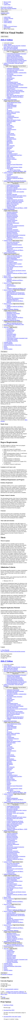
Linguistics (9, 140)
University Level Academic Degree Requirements (15, 49)
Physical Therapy (11, 265)
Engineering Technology (12, 229)
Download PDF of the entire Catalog (12, 1016)
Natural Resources (11, 88)
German (8, 132)
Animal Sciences (10, 78)
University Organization (12, 340)
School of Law (7, 283)
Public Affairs (10, 156)
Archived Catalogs (8, 349)
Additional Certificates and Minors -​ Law (16, 288)
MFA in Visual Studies (15, 170)
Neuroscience (10, 147)
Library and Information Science (14, 202)
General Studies (10, 126)
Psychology (9, 152)
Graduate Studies (11, 330)
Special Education (11, 206)
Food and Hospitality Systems (14, 83)
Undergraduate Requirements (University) (16, 53)
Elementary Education (12, 194)
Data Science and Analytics (13, 242)
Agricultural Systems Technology (14, 75)
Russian (8, 160)
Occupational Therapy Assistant (14, 263)
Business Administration (12, 176)
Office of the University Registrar (8, 8)
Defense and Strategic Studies (14, 120)
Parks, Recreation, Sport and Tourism (15, 91)
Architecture (9, 108)
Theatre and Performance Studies (14, 167)
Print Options (4, 351)
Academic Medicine (11, 291)
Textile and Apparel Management (14, 164)
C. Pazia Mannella (5, 650)
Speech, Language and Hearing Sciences (16, 270)
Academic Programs (8, 18)
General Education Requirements (14, 56)
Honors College (7, 276)
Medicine (9, 295)
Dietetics (9, 80)
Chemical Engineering (12, 217)
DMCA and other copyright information (17, 993)
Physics (8, 149)
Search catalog (4, 9)
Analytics (9, 175)
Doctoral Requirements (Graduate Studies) (17, 60)
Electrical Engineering (12, 227)
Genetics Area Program (12, 243)
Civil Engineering (11, 218)
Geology (9, 130)
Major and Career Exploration (11, 48)
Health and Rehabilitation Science (15, 259)
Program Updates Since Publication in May (14, 324)
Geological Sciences (11, 129)
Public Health (10, 267)
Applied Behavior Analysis (13, 185)
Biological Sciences (11, 113)
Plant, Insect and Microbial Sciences (15, 95)
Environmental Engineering (13, 231)
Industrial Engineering (12, 232)
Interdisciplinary (10, 137)
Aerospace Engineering (12, 212)
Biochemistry (10, 79)
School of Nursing (8, 303)
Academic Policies (8, 342)
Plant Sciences (10, 94)
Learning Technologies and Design (15, 199)
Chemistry (9, 114)
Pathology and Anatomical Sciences (15, 298)
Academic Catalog (5, 13)
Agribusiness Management (13, 68)
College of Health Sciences (10, 252)
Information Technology (12, 233)
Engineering (9, 228)
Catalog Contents (8, 21)
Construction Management (13, 223)
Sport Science (10, 272)
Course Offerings (8, 22)
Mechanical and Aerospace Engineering (16, 235)
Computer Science (11, 221)
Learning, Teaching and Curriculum (15, 201)
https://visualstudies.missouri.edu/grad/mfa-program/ (13, 651)
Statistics (9, 163)
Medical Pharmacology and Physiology (16, 294)
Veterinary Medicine (11, 314)
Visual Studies (7, 27)
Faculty (5, 346)
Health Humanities (11, 134)
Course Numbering (8, 343)
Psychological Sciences (12, 153)
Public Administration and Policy (14, 155)
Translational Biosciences (13, 299)
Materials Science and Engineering (15, 247)
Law (8, 287)
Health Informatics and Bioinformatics (16, 292)
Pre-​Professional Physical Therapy (15, 266)
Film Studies (9, 125)
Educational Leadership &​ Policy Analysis (17, 189)
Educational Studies (11, 190)
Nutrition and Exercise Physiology (15, 90)
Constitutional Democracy (13, 117)
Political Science (10, 151)
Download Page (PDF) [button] (9, 1010)
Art (7, 109)
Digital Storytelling (11, 121)
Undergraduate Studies (12, 339)
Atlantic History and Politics (13, 112)
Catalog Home (7, 4)
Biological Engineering (12, 214)
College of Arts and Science (10, 26)
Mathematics (10, 141)
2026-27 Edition (7, 40)
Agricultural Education (12, 71)
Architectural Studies (11, 106)
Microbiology (10, 143)
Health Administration (12, 258)
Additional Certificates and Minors (12, 320)
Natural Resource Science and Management (17, 87)
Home (5, 25)
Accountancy (10, 174)
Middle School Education (13, 203)
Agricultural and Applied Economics (15, 70)
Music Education (11, 145)
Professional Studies (11, 334)
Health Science (10, 261)
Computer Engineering (12, 220)
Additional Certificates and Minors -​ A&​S (16, 171)
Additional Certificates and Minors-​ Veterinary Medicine (15, 318)
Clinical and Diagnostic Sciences (14, 255)
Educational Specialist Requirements (15, 59)
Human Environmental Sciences (14, 244)
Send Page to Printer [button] (8, 1005)
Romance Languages (12, 159)
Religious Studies (11, 157)
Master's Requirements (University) (15, 57)
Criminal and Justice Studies (13, 257)
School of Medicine (8, 290)
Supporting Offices (11, 336)
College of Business (8, 172)
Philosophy (9, 148)
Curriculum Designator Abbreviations (12, 345)
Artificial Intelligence (12, 213)
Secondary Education (12, 205)
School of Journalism (9, 277)
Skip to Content (7, 1)
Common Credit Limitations (13, 55)
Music (8, 144)
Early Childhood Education (13, 186)
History (8, 136)
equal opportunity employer (11, 989)
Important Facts (10, 331)
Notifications (10, 332)
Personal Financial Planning (13, 92)
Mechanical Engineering (12, 236)
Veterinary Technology (12, 316)
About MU (6, 327)
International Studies (11, 139)
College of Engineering (9, 209)
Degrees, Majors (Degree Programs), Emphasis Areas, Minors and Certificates (15, 46)
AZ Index (6, 3)
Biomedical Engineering (12, 216)
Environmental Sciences (12, 82)
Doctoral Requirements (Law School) (15, 61)
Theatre (8, 165)
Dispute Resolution (11, 285)
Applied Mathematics (12, 105)
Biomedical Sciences (11, 312)
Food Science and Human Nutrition (15, 84)
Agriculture (9, 76)
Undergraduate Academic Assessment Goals (17, 338)
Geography (9, 128)
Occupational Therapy (12, 262)
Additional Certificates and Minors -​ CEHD (17, 207)
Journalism (9, 278)
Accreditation (10, 328)
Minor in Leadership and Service (14, 323)
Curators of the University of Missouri (15, 991)
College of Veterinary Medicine (11, 309)
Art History (9, 110)
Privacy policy (4, 994)
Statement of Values (11, 335)
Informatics (9, 246)
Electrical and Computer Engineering (15, 225)
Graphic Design (10, 133)
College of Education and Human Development (15, 181)
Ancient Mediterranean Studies (14, 102)
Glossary (6, 347)
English (8, 124)
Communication (10, 116)
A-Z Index (6, 19)
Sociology (9, 161)
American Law (10, 284)
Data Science (10, 118)
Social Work (9, 269)
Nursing (8, 305)
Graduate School (7, 240)
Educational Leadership (12, 187)
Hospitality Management (12, 86)
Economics (9, 122)
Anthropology (10, 103)
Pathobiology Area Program (13, 313)
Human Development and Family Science (16, 195)
